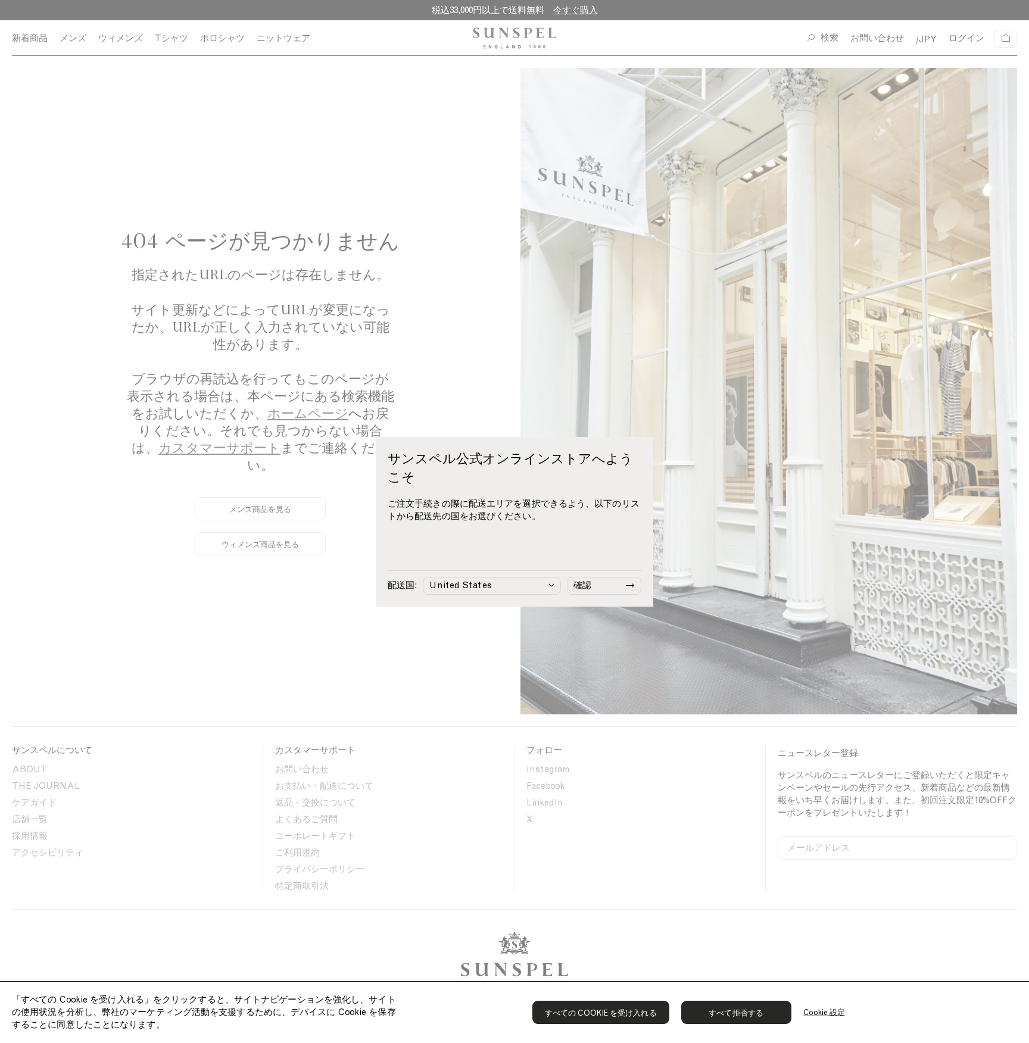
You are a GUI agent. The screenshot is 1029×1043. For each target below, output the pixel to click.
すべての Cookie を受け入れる (601, 1012)
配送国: (402, 585)
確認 (582, 585)
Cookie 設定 (824, 1012)
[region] (514, 1012)
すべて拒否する (736, 1012)
